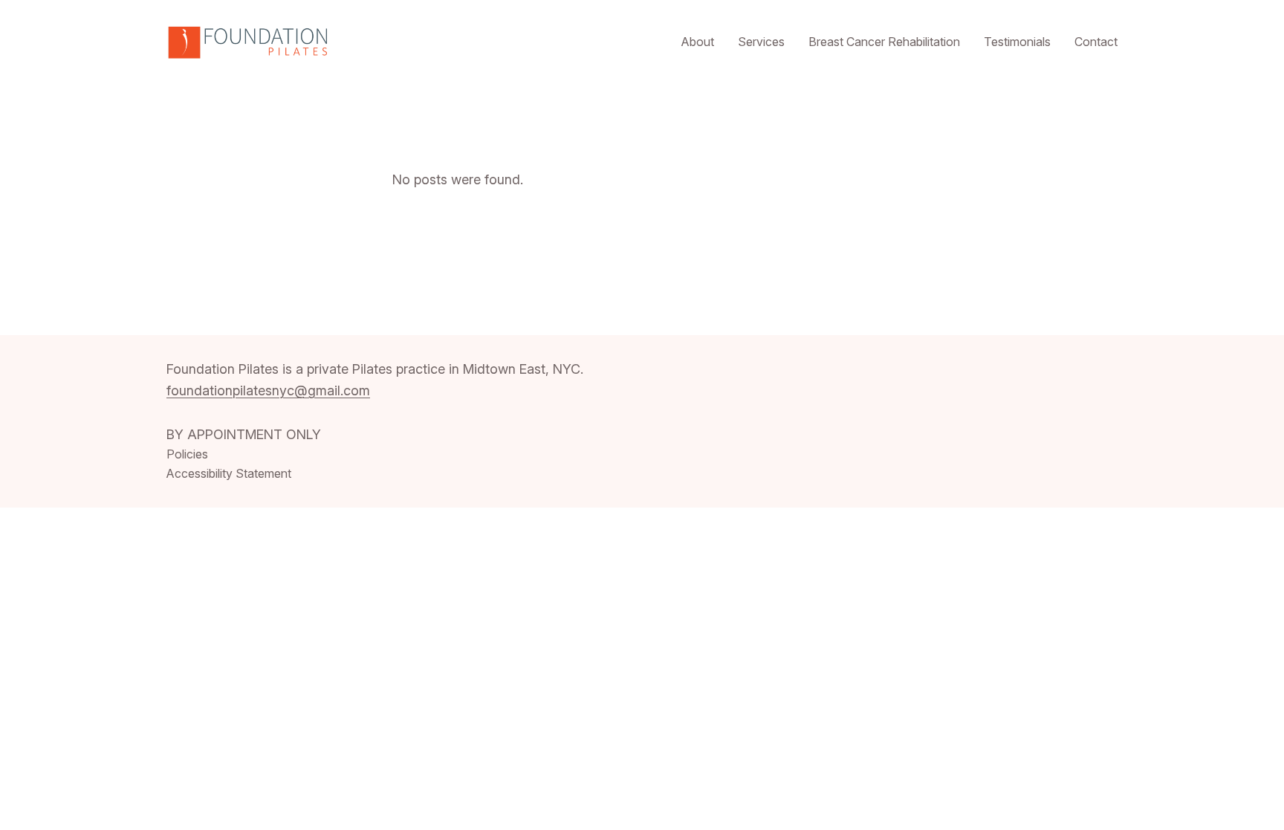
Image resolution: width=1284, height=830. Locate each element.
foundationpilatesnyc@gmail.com (268, 390)
